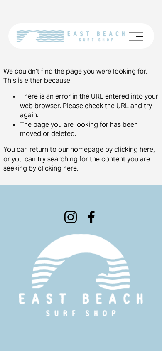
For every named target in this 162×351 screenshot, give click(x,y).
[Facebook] (91, 217)
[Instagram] (70, 217)
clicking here (133, 149)
